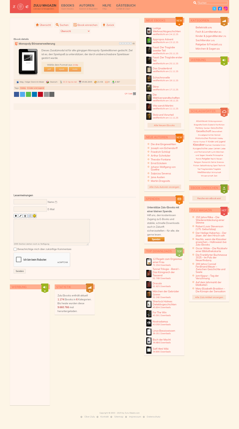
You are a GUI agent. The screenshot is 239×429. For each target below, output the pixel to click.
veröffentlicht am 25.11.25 (165, 53)
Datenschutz (153, 416)
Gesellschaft (203, 131)
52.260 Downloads (162, 297)
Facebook (220, 8)
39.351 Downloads (162, 333)
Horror (196, 141)
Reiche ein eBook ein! (209, 198)
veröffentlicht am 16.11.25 (165, 100)
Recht (213, 159)
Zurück (110, 24)
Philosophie (218, 155)
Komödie (216, 145)
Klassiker (199, 144)
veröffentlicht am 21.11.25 (165, 71)
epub (61, 69)
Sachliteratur (205, 40)
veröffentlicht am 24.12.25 (165, 34)
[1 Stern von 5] (120, 43)
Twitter (214, 8)
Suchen (64, 24)
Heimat (217, 135)
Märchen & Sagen (208, 48)
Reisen (219, 159)
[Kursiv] (20, 216)
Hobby (23, 88)
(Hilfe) (75, 65)
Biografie (198, 125)
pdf (49, 69)
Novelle (209, 155)
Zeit (215, 176)
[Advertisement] (75, 151)
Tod (199, 169)
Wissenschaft (207, 176)
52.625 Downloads (162, 286)
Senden (20, 271)
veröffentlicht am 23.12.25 (165, 42)
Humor (202, 141)
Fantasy (199, 128)
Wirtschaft (216, 172)
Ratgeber (206, 158)
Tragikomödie (207, 169)
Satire (213, 162)
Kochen (208, 145)
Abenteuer (202, 121)
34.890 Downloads (162, 351)
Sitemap (118, 416)
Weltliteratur (204, 172)
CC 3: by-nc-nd (70, 82)
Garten (207, 128)
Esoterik (211, 125)
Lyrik (213, 152)
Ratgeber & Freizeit (209, 44)
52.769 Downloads (162, 278)
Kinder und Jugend (35, 88)
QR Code (129, 93)
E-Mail (51, 209)
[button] (16, 94)
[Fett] (16, 216)
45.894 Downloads (162, 307)
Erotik (204, 125)
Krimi (223, 145)
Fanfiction (220, 125)
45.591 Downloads (162, 315)
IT (206, 141)
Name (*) (52, 201)
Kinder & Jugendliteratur (211, 35)
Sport (215, 165)
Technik (221, 165)
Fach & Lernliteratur (208, 31)
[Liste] (30, 216)
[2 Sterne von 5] (121, 43)
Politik (198, 159)
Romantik (206, 162)
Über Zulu (89, 416)
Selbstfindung (206, 165)
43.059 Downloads (162, 324)
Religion (197, 162)
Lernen (217, 148)
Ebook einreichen (87, 24)
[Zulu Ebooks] (20, 6)
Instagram (225, 8)
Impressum (135, 416)
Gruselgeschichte (205, 135)
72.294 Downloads (162, 265)
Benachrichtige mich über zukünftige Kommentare (44, 249)
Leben (210, 148)
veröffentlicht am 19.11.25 (165, 80)
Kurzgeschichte (200, 148)
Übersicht (45, 24)
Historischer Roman (206, 138)
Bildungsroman (215, 121)
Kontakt (104, 416)
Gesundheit (217, 131)
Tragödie (217, 169)
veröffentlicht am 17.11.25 (165, 89)
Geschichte (217, 127)
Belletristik (204, 27)
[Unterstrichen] (25, 216)
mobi (74, 69)
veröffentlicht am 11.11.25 (165, 108)
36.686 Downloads (162, 342)
